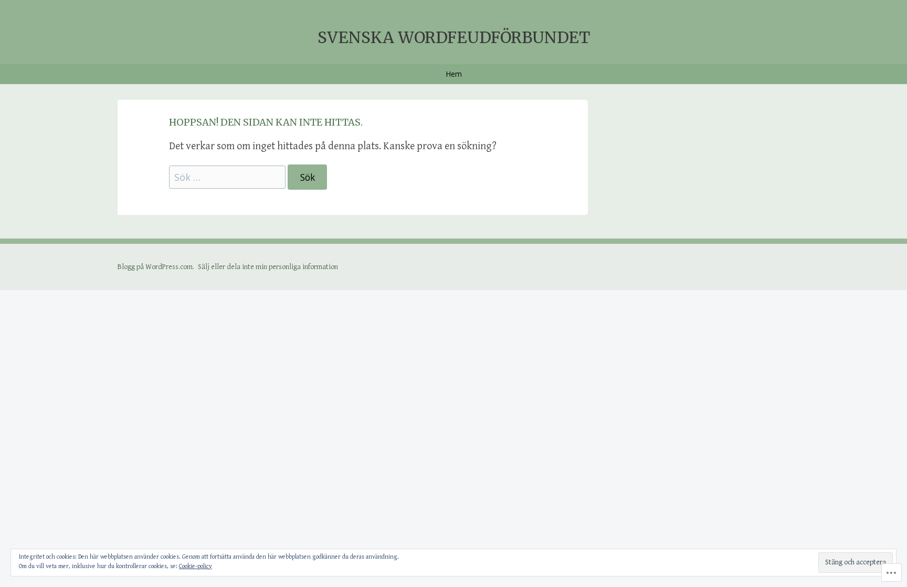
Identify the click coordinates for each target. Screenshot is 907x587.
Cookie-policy (195, 566)
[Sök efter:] (228, 178)
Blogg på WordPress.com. (156, 267)
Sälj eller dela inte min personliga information (268, 267)
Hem (454, 74)
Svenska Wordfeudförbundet (454, 37)
